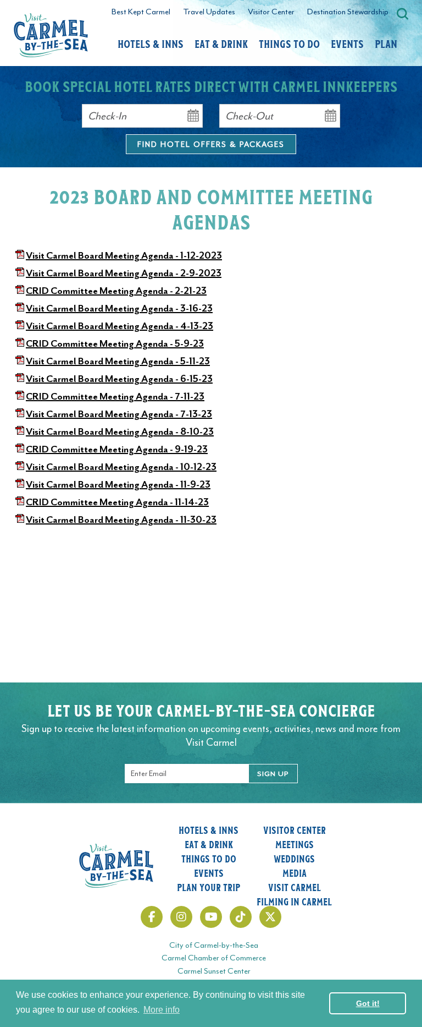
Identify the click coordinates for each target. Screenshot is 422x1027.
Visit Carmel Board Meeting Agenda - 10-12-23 (121, 467)
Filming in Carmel (294, 901)
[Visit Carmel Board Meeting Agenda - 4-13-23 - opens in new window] (19, 326)
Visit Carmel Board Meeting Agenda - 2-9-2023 (123, 273)
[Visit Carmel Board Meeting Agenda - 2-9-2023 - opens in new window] (19, 273)
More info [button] (161, 1009)
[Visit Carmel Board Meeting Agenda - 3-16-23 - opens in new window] (19, 308)
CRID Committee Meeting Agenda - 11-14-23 (117, 502)
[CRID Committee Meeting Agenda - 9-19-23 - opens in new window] (19, 449)
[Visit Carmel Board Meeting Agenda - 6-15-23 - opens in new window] (19, 379)
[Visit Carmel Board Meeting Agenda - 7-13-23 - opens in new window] (19, 414)
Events (347, 43)
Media (294, 872)
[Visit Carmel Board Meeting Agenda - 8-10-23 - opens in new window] (19, 431)
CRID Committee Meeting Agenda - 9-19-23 (117, 449)
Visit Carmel (294, 887)
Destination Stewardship (347, 12)
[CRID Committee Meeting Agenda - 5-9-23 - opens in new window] (19, 343)
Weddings (294, 858)
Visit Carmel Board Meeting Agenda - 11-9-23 (118, 484)
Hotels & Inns (151, 43)
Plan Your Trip (208, 887)
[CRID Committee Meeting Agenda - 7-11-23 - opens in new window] (19, 396)
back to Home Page (51, 35)
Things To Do (289, 43)
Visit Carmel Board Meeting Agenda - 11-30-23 (121, 520)
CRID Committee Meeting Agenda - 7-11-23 (115, 396)
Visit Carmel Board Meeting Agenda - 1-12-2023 (124, 255)
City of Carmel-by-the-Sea (213, 945)
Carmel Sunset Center (214, 971)
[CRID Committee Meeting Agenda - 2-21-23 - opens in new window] (19, 291)
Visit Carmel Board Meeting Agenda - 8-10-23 (120, 431)
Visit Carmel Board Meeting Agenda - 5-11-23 (118, 361)
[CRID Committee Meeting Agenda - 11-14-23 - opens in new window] (19, 502)
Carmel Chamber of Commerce (214, 958)
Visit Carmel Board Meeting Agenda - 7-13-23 (119, 414)
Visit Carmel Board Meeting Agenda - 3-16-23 (119, 308)
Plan (386, 43)
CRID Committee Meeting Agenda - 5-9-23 (115, 343)
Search (402, 14)
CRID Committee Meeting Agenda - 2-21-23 (116, 291)
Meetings (294, 844)
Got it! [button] (368, 1003)
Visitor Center (271, 12)
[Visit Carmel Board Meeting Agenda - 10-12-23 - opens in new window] (19, 467)
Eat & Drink (221, 43)
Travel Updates (209, 12)
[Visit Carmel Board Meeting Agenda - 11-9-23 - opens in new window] (19, 484)
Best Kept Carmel (141, 12)
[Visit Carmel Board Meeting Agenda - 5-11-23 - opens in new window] (19, 361)
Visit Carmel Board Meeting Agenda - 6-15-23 (119, 379)
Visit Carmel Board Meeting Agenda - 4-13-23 (119, 326)
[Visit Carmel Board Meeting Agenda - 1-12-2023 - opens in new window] (19, 255)
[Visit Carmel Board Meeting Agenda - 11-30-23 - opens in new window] (19, 520)
